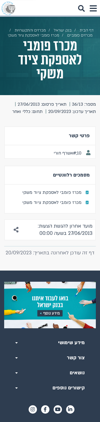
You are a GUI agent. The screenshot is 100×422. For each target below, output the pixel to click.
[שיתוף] (16, 230)
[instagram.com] (33, 409)
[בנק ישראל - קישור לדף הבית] (8, 8)
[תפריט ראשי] (93, 8)
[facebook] (45, 409)
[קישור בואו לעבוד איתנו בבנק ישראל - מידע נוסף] (50, 305)
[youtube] (58, 409)
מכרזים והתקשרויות (30, 30)
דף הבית (87, 30)
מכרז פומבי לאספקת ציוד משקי (51, 192)
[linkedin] (70, 409)
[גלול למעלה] (50, 271)
